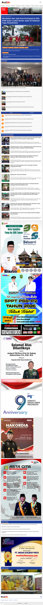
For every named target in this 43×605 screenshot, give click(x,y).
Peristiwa (16, 47)
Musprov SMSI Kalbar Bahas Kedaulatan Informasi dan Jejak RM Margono (18, 91)
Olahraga (10, 47)
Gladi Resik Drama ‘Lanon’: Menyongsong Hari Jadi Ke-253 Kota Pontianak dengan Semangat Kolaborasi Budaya (25, 147)
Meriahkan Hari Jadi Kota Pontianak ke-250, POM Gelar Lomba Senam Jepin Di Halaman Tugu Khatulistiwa (21, 20)
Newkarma (19, 603)
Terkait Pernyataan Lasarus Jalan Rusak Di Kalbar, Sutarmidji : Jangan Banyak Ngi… (18, 115)
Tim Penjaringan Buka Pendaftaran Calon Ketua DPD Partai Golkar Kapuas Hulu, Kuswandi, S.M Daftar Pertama (13, 11)
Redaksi (10, 600)
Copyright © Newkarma (4, 600)
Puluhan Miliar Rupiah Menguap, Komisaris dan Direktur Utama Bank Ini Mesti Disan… (18, 122)
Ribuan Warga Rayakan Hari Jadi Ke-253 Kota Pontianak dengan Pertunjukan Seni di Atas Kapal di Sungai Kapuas (25, 138)
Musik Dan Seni (14, 150)
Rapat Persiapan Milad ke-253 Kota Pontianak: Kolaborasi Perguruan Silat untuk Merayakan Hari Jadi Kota (24, 156)
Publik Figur (21, 168)
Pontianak (21, 47)
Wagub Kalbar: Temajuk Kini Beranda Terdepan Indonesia (24, 12)
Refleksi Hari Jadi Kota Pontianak (9, 54)
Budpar (11, 150)
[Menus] (40, 2)
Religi (26, 47)
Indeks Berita (15, 600)
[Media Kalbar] (6, 2)
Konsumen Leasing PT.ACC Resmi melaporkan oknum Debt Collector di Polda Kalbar (18, 130)
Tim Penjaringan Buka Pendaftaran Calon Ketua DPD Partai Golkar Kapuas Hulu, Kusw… (20, 590)
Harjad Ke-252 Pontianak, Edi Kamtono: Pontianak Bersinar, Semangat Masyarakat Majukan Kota (24, 184)
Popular (11, 112)
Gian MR (26, 603)
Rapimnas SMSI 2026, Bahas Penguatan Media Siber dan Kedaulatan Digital (14, 87)
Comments (32, 112)
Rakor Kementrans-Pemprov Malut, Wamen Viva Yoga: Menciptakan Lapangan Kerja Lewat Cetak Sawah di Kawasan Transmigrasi (20, 532)
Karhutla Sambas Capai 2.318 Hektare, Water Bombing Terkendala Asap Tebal (14, 534)
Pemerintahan (12, 168)
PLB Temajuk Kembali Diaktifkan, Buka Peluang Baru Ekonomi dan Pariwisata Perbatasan (16, 529)
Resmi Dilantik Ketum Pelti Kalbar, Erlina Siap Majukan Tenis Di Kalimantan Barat (19, 96)
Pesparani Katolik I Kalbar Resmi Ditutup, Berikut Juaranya (15, 101)
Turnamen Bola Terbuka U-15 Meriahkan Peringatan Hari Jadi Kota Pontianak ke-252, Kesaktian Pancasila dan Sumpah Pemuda (24, 194)
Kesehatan (5, 47)
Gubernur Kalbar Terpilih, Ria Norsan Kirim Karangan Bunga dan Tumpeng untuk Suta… (19, 126)
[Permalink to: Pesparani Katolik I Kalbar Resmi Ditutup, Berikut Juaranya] (4, 103)
